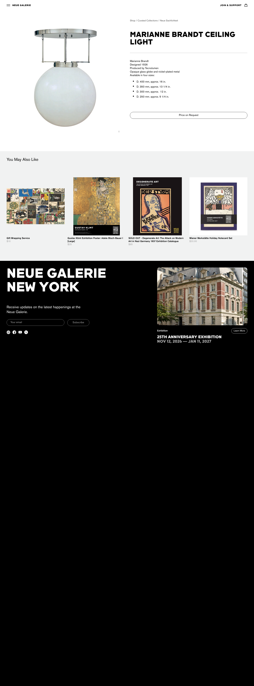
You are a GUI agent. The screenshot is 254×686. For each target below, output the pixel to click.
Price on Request (188, 115)
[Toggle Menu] (8, 5)
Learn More (239, 331)
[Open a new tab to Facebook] (14, 332)
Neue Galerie (21, 5)
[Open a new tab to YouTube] (20, 332)
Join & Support (231, 5)
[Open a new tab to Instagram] (8, 332)
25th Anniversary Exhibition (189, 337)
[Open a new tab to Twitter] (26, 332)
